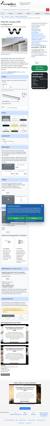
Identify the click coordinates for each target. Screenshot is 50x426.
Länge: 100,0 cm (35, 28)
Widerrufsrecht (22, 420)
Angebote (37, 13)
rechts (8, 318)
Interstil (12, 16)
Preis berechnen (5, 374)
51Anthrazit (23, 117)
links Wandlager (21, 164)
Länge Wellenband (6, 276)
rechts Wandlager (8, 171)
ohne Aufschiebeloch (36, 44)
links (21, 315)
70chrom (23, 129)
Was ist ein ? (15, 37)
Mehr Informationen (14, 342)
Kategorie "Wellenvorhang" (7, 73)
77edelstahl (6, 129)
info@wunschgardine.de (39, 87)
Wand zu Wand (21, 171)
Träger (3, 190)
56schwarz (6, 123)
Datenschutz (21, 423)
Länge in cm (4, 84)
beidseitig (21, 318)
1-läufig (3, 139)
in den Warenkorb (39, 68)
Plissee (28, 13)
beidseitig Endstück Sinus (37, 33)
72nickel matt (23, 123)
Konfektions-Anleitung (16, 293)
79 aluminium (37, 29)
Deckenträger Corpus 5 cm (21, 197)
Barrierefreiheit (31, 420)
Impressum (29, 423)
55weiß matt (14, 117)
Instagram (33, 414)
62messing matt (14, 123)
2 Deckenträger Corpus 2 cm (38, 35)
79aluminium (5, 117)
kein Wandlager (8, 164)
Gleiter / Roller (3, 228)
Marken (10, 13)
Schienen (20, 13)
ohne (8, 315)
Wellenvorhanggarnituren (21, 16)
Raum (3, 107)
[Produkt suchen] (47, 9)
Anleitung (47, 13)
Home (2, 16)
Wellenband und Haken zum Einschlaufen (7, 282)
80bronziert (14, 129)
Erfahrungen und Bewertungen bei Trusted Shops (44, 414)
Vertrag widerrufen (25, 408)
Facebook (25, 414)
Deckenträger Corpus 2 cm (8, 197)
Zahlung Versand (41, 420)
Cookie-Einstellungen (9, 420)
